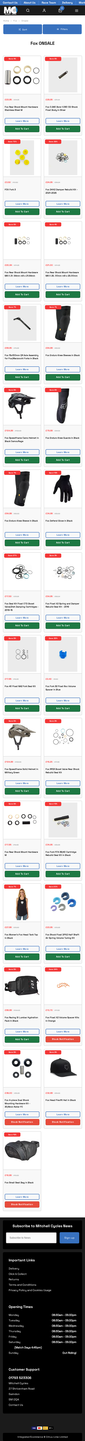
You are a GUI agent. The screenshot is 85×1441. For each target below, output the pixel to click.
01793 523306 (20, 1378)
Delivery (14, 1268)
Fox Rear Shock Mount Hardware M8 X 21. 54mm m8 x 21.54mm (21, 274)
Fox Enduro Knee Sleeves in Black (63, 355)
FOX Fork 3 (10, 189)
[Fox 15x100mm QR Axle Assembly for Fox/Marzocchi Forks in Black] (22, 323)
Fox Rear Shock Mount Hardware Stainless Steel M (21, 109)
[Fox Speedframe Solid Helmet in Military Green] (22, 737)
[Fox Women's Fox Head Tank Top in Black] (22, 902)
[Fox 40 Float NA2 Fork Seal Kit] (22, 654)
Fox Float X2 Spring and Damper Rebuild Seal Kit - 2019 (62, 605)
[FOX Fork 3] (22, 157)
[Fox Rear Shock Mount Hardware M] (22, 820)
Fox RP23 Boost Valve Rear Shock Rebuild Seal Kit (62, 771)
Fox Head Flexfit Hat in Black (61, 1100)
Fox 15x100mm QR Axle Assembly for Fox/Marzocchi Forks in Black (21, 357)
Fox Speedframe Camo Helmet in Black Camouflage (22, 440)
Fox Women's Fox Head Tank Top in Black (21, 936)
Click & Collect (18, 1274)
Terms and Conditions (22, 1285)
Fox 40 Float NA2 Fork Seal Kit (20, 686)
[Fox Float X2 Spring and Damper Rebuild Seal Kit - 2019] (63, 571)
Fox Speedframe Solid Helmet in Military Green (21, 771)
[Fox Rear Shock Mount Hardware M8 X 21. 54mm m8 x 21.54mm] (22, 240)
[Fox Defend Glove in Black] (63, 488)
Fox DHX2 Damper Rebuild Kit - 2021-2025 (62, 191)
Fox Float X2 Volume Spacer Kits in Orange (62, 1019)
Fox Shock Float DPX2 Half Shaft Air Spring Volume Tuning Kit (62, 936)
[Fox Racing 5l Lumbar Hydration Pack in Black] (22, 985)
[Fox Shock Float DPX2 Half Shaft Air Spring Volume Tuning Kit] (63, 902)
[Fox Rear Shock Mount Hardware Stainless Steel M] (22, 75)
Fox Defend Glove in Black (59, 520)
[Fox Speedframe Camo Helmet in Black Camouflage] (22, 406)
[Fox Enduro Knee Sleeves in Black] (63, 323)
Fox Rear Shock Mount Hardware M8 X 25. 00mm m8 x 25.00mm (62, 274)
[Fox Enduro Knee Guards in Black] (63, 406)
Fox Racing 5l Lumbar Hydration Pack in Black (21, 1019)
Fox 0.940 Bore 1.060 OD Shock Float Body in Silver (62, 109)
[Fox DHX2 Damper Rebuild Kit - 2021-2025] (63, 157)
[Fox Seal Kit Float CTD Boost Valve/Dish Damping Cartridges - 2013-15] (22, 571)
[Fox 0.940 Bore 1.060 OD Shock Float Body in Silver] (63, 75)
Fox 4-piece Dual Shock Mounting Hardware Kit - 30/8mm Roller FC (17, 1103)
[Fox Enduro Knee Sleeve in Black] (22, 488)
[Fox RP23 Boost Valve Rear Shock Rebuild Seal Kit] (63, 737)
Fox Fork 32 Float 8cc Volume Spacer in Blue (61, 688)
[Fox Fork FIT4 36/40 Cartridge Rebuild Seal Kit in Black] (63, 820)
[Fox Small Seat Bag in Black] (22, 1150)
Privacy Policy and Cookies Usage (30, 1290)
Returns (14, 1279)
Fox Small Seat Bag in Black (19, 1182)
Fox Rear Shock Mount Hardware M (21, 854)
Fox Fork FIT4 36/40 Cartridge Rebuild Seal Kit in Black (61, 854)
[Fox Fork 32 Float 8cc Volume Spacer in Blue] (63, 654)
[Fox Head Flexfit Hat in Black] (63, 1068)
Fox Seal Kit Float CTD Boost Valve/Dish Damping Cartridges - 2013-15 (22, 607)
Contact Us (16, 1405)
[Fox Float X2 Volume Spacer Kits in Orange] (63, 985)
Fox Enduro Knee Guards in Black (62, 438)
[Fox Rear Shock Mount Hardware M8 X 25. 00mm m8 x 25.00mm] (63, 240)
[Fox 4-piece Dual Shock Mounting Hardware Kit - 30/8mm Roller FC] (22, 1068)
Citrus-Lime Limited (57, 1436)
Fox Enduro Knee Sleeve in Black (21, 520)
